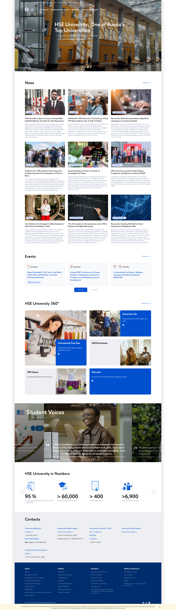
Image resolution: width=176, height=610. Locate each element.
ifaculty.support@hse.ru (129, 532)
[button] (82, 460)
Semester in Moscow (64, 589)
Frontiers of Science (47, 24)
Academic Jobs (62, 2)
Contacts (37, 602)
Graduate (61, 581)
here (87, 606)
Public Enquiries (29, 595)
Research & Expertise (119, 112)
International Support (89, 9)
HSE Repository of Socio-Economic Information (135, 584)
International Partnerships (49, 2)
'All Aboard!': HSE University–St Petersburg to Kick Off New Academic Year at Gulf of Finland (88, 119)
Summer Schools (63, 586)
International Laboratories (99, 572)
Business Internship (64, 592)
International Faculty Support (131, 528)
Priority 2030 (117, 165)
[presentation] (19, 429)
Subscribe (95, 290)
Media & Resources (131, 569)
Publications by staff (130, 572)
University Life (77, 2)
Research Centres (96, 575)
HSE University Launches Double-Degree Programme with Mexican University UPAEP (128, 172)
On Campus (74, 112)
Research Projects (96, 578)
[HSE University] (27, 9)
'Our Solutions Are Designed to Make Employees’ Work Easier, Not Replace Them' (44, 225)
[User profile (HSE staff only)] (142, 2)
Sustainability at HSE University (34, 578)
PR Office (92, 535)
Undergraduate (63, 578)
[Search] (134, 9)
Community (31, 112)
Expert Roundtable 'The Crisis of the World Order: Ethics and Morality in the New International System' (44, 275)
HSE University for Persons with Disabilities (38, 592)
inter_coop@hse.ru (95, 532)
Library (126, 581)
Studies (61, 569)
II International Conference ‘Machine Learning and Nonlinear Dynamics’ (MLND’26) (128, 275)
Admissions (44, 9)
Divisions (27, 2)
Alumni (70, 2)
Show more (80, 290)
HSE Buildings (29, 589)
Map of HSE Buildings (32, 539)
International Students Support (67, 528)
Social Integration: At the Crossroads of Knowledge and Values (84, 172)
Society (30, 218)
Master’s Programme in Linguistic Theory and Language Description (106, 457)
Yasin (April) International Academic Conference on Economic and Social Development (102, 591)
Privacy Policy (47, 602)
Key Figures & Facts (31, 575)
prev (15, 35)
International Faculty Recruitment (36, 550)
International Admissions (33, 528)
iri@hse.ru (28, 553)
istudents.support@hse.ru (65, 532)
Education (30, 165)
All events (145, 256)
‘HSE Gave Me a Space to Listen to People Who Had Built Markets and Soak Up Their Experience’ (44, 119)
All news (145, 83)
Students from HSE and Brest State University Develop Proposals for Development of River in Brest (43, 173)
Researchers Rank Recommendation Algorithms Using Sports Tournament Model (130, 119)
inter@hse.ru (29, 532)
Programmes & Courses (60, 9)
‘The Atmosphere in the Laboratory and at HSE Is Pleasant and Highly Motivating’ (87, 225)
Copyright (42, 602)
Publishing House (129, 578)
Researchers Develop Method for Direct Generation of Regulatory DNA (127, 225)
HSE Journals (128, 575)
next (154, 492)
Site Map (53, 602)
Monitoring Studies (97, 581)
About (103, 9)
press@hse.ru (93, 539)
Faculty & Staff (35, 2)
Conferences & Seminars (99, 584)
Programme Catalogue (65, 575)
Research (75, 9)
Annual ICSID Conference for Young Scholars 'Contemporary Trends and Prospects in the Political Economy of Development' (85, 276)
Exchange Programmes (65, 584)
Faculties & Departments (33, 581)
